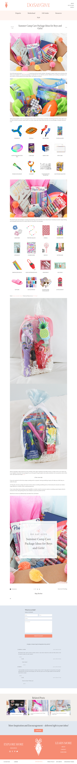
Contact (63, 749)
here (24, 474)
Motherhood (31, 13)
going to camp (25, 73)
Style (38, 17)
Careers (16, 761)
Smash (72, 761)
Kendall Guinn (22, 649)
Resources (58, 13)
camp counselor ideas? (18, 295)
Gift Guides (45, 13)
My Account (71, 5)
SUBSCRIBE (38, 730)
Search (72, 7)
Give (66, 27)
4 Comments (14, 589)
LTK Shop (35, 295)
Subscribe (63, 752)
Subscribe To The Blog (62, 589)
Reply (24, 664)
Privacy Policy (51, 761)
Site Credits (59, 761)
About (72, 3)
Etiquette (18, 13)
